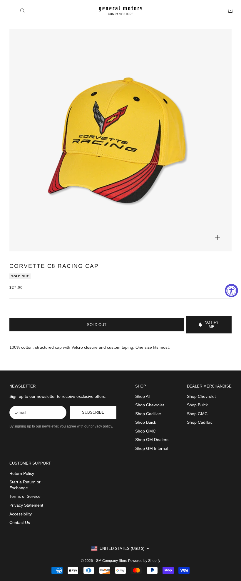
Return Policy (21, 473)
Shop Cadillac (148, 413)
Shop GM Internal (151, 448)
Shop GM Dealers (151, 439)
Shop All (142, 396)
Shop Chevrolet (149, 405)
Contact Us (19, 522)
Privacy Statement (26, 505)
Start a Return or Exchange (25, 485)
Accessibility (20, 514)
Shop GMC (145, 431)
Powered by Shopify (144, 561)
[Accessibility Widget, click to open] (231, 290)
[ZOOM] (217, 237)
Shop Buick (145, 422)
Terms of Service (25, 496)
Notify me (212, 324)
